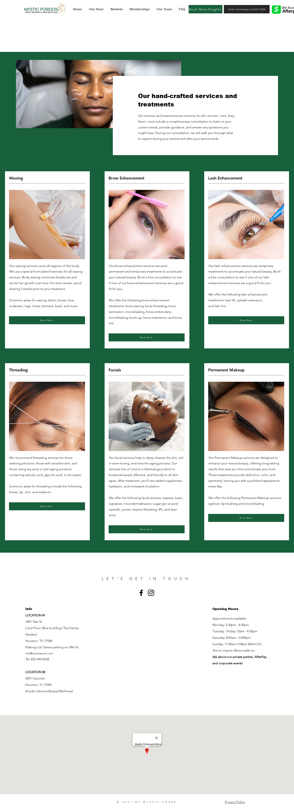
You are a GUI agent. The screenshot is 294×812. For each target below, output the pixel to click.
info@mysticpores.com (39, 653)
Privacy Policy (235, 802)
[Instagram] (151, 593)
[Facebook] (141, 593)
